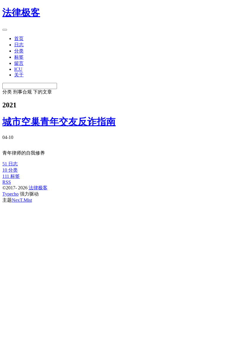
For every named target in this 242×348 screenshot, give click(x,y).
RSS (6, 182)
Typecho (10, 193)
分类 (19, 50)
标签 (19, 57)
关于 (19, 74)
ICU (18, 69)
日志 (19, 44)
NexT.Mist (22, 200)
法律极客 (38, 187)
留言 (19, 63)
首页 (19, 38)
